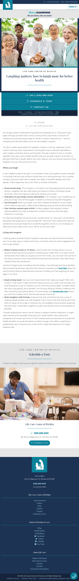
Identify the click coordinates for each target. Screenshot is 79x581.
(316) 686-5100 (41, 433)
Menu (73, 7)
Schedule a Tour (40, 101)
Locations (28, 112)
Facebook (41, 536)
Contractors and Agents (39, 569)
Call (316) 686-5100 (41, 95)
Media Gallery (39, 531)
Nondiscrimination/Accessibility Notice (55, 578)
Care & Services (39, 501)
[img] (27, 95)
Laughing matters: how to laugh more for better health (39, 114)
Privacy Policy (13, 578)
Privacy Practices (29, 578)
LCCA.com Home (52, 2)
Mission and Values (39, 558)
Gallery (39, 503)
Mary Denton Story (39, 561)
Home (20, 112)
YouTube (62, 268)
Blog (57, 112)
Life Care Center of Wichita (44, 112)
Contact (39, 511)
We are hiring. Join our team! (39, 15)
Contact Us (41, 107)
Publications (39, 533)
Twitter (41, 539)
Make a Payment (71, 2)
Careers (39, 509)
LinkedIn (40, 541)
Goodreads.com (60, 291)
